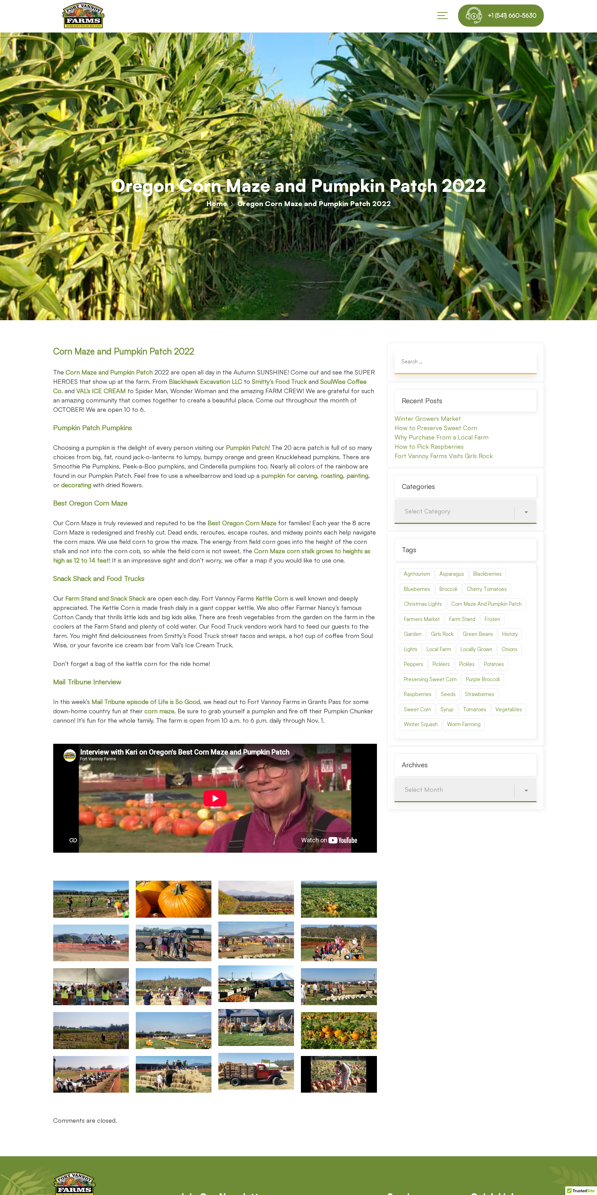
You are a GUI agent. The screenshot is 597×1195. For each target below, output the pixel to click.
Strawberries (479, 694)
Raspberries (418, 694)
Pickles (467, 664)
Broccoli (448, 589)
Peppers (413, 664)
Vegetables (508, 709)
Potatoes (494, 664)
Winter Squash (421, 724)
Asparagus (451, 574)
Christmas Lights (423, 604)
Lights (410, 649)
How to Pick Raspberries (429, 446)
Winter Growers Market (428, 418)
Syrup (447, 709)
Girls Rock (442, 634)
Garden (412, 634)
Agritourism (417, 574)
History (510, 634)
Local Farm (439, 649)
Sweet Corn (417, 709)
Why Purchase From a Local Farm (442, 437)
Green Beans (478, 634)
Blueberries (417, 589)
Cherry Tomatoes (487, 589)
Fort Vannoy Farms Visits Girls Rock (444, 456)
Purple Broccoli (483, 679)
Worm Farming (464, 724)
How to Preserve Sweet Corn (436, 428)
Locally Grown (476, 649)
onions (510, 649)
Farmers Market (422, 619)
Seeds (448, 694)
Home (216, 203)
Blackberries (487, 574)
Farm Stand (462, 619)
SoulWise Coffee (343, 381)
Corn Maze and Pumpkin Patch (486, 604)
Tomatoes (474, 709)
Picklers (441, 664)
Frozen (492, 619)
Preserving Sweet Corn (430, 679)
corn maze (159, 711)
